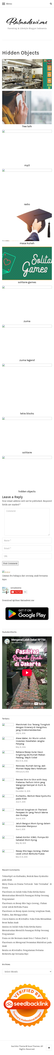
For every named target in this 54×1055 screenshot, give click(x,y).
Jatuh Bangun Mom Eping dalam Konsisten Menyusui (33, 825)
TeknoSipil (7, 876)
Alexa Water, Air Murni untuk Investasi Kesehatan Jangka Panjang (31, 741)
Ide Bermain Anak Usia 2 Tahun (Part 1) (29, 938)
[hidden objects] (27, 73)
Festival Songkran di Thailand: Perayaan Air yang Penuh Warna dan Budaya (32, 812)
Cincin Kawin (8, 919)
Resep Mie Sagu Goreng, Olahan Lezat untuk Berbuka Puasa (32, 852)
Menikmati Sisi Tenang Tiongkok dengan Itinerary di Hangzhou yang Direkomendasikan (33, 727)
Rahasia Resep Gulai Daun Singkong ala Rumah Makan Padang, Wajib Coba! (30, 755)
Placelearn (7, 891)
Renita (5, 950)
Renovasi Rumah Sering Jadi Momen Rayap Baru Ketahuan (31, 767)
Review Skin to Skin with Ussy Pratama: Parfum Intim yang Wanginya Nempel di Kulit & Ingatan (31, 783)
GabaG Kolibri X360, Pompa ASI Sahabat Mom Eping (32, 838)
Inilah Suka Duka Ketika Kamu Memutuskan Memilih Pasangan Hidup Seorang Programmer (25, 895)
